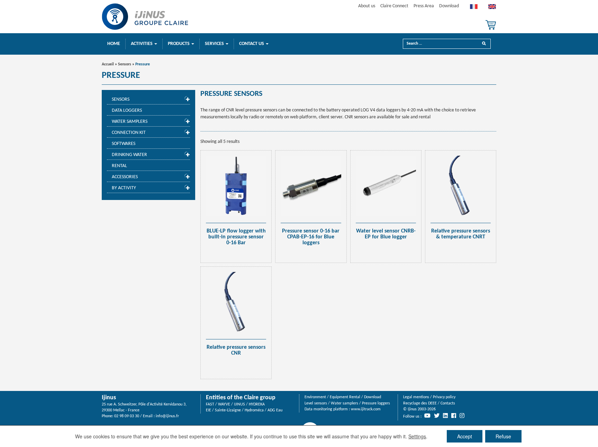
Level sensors (316, 403)
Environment (315, 397)
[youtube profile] (427, 415)
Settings (417, 436)
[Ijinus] (145, 16)
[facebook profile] (453, 415)
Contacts (448, 403)
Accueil (108, 64)
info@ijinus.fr (167, 416)
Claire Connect (394, 6)
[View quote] (490, 25)
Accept (464, 436)
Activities (142, 43)
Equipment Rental (345, 397)
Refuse (503, 436)
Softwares (123, 143)
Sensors (124, 64)
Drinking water (129, 154)
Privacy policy (444, 397)
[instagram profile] (462, 415)
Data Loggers (127, 110)
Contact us (252, 43)
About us (366, 6)
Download (449, 6)
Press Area (424, 6)
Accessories (125, 177)
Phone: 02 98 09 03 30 (120, 416)
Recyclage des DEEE (420, 403)
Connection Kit (129, 132)
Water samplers (129, 121)
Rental (119, 165)
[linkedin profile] (445, 415)
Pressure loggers (376, 403)
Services (215, 43)
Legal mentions (416, 397)
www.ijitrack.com (366, 409)
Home (113, 43)
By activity (124, 188)
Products (179, 43)
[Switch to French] (473, 8)
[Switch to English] (492, 8)
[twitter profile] (437, 415)
